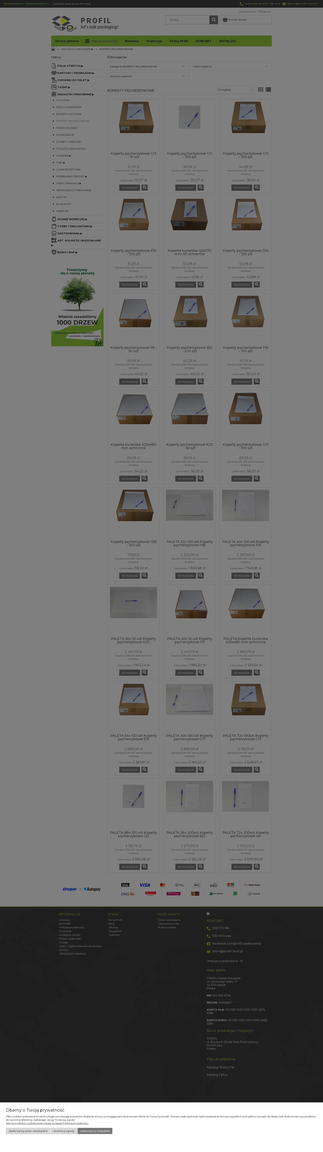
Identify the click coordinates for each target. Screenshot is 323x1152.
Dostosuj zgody (63, 1131)
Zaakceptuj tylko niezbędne (28, 1131)
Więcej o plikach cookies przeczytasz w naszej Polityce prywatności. (47, 1123)
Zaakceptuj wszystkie (95, 1131)
